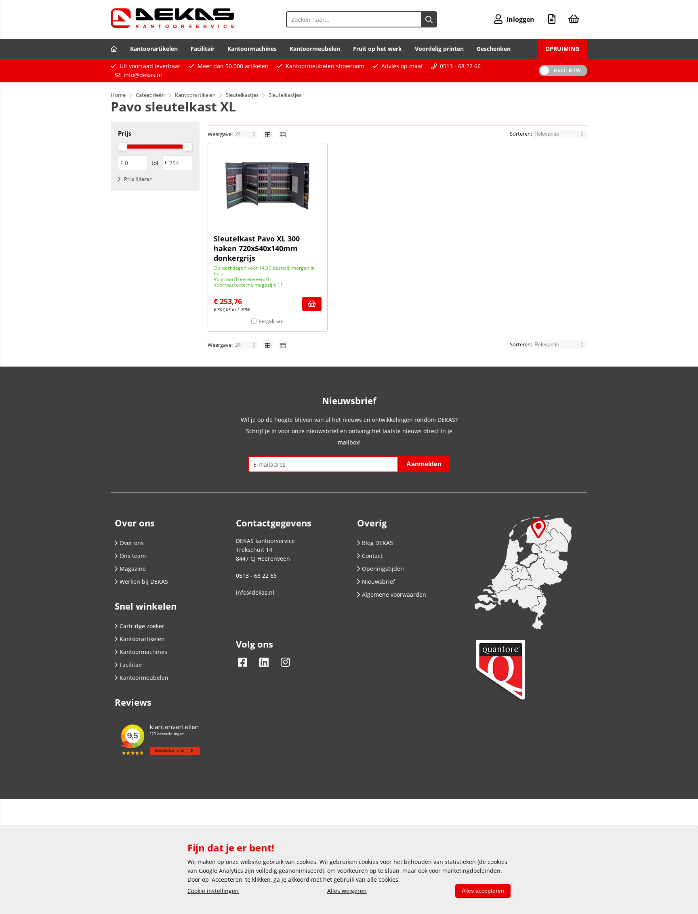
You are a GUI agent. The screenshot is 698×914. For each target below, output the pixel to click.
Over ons (132, 543)
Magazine (133, 568)
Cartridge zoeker (142, 626)
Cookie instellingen (213, 891)
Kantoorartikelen (154, 48)
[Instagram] (283, 662)
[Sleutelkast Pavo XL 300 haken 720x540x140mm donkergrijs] (267, 185)
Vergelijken (271, 321)
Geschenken (494, 48)
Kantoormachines (252, 48)
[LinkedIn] (264, 662)
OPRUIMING (562, 48)
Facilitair (202, 48)
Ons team (133, 556)
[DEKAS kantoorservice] (172, 26)
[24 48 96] (246, 134)
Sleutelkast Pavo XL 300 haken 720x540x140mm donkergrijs (257, 248)
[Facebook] (244, 662)
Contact (372, 556)
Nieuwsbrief (378, 581)
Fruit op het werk (377, 48)
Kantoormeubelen (315, 48)
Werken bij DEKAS (144, 581)
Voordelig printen (439, 48)
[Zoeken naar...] (429, 19)
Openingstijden (383, 568)
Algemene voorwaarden (394, 594)
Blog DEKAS (377, 543)
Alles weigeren (347, 891)
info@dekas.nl (143, 75)
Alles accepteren (483, 890)
